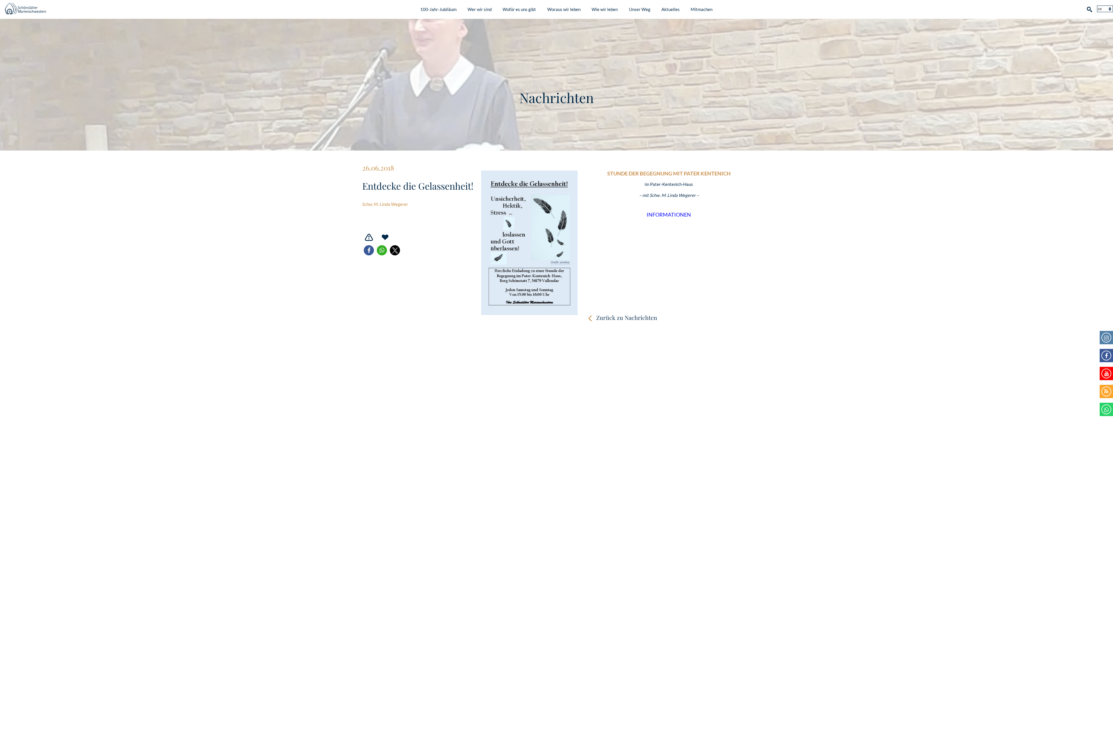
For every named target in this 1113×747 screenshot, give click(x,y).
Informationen (669, 215)
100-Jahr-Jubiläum (438, 9)
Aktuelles (670, 9)
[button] (369, 250)
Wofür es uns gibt (519, 9)
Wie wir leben (605, 9)
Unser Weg (639, 9)
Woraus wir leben (564, 9)
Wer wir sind (480, 9)
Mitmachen (701, 9)
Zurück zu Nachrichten (626, 317)
